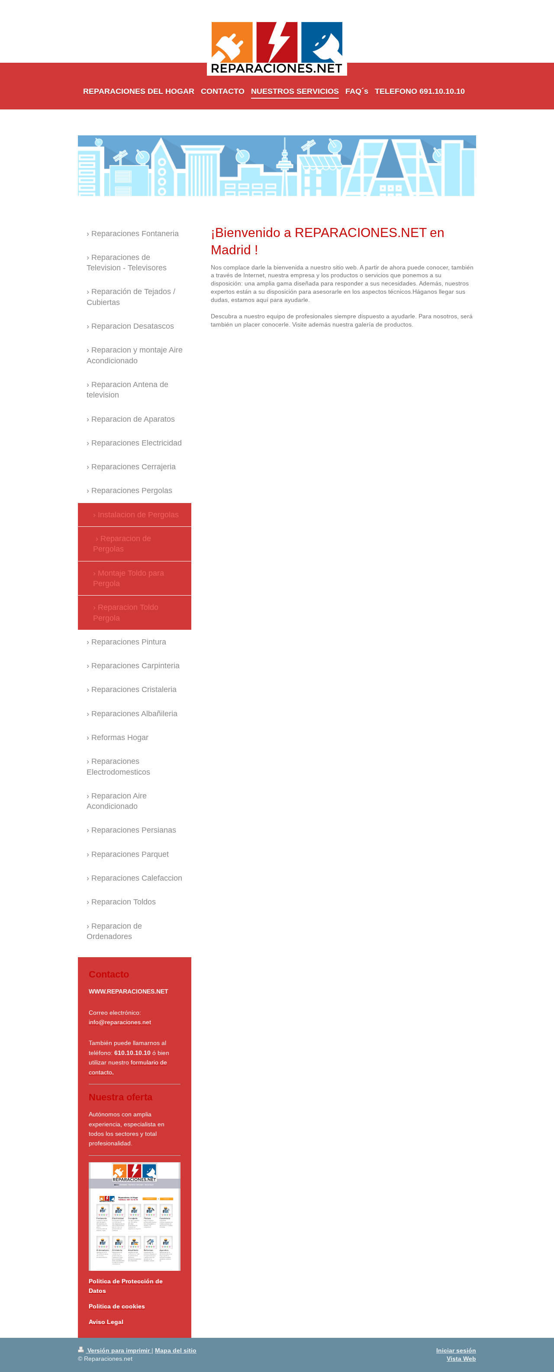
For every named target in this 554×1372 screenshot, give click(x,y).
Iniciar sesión (456, 1350)
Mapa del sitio (175, 1350)
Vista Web (461, 1358)
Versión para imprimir (118, 1350)
